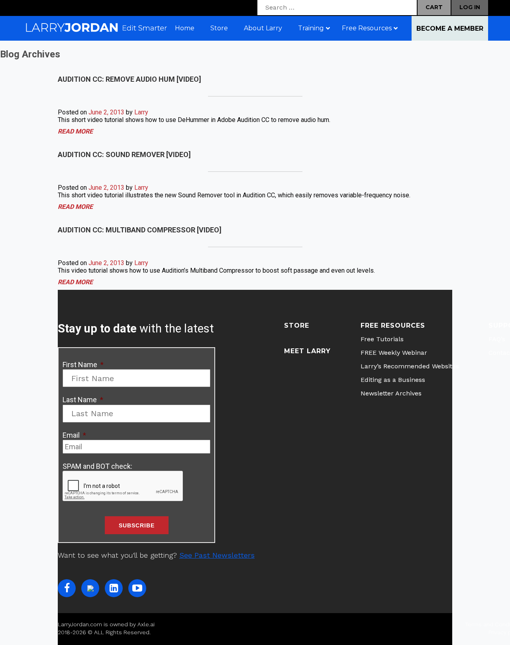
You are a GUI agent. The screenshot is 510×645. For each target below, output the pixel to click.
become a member (449, 28)
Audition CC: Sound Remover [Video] (124, 154)
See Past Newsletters (217, 555)
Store (296, 325)
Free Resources (393, 325)
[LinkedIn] (114, 588)
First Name (83, 364)
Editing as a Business (393, 379)
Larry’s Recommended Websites (410, 366)
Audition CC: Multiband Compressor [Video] (140, 230)
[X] (90, 588)
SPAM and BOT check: (97, 466)
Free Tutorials (382, 339)
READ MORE (75, 131)
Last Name (83, 399)
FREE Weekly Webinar (394, 352)
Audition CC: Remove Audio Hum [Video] (129, 79)
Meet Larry (307, 351)
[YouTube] (137, 588)
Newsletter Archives (391, 393)
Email (74, 435)
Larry (141, 112)
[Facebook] (67, 588)
